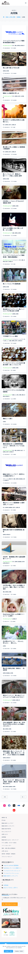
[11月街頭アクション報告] (14, 327)
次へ (23, 796)
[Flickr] (19, 805)
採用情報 (4, 837)
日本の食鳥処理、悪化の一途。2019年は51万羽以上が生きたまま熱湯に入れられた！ (14, 724)
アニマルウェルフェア (7, 45)
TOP (4, 478)
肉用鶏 (21, 45)
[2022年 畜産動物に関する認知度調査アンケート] (14, 548)
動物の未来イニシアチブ (7, 823)
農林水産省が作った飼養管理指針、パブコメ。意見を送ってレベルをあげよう (13, 445)
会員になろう (5, 834)
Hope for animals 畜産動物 (11, 865)
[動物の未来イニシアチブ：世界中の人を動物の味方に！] (14, 465)
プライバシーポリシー (7, 856)
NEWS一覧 (4, 817)
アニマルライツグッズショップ (12, 870)
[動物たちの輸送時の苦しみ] (14, 84)
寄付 (4, 820)
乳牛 (13, 45)
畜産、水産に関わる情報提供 (8, 848)
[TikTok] (23, 805)
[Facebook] (9, 805)
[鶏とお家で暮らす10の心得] (14, 59)
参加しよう (6, 340)
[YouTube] (14, 810)
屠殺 (16, 45)
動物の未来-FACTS (6, 828)
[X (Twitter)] (14, 805)
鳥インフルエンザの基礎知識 (11, 284)
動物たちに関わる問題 (16, 394)
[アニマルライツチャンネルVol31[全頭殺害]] (14, 381)
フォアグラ (21, 339)
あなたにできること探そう (11, 887)
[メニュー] (25, 3)
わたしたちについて (6, 831)
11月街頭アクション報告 (10, 336)
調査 (7, 563)
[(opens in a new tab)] (14, 138)
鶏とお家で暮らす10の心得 (11, 68)
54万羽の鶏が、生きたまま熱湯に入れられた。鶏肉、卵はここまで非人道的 (14, 587)
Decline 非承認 (19, 951)
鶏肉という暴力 (7, 418)
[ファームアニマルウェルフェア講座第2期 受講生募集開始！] (14, 246)
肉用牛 (19, 96)
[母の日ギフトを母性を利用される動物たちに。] (14, 111)
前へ (5, 796)
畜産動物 (21, 478)
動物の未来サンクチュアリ (8, 826)
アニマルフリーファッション (11, 873)
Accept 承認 (8, 951)
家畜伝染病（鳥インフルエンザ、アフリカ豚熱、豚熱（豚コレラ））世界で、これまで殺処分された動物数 (13, 752)
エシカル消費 (8, 478)
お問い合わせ (5, 851)
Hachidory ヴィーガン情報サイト (13, 868)
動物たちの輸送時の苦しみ (11, 93)
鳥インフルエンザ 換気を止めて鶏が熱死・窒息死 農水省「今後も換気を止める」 (13, 781)
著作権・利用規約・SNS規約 (8, 853)
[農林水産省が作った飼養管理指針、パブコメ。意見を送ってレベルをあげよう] (14, 435)
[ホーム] (3, 17)
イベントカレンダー (6, 845)
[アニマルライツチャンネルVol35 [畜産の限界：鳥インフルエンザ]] (14, 354)
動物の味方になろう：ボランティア (10, 839)
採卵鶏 (18, 45)
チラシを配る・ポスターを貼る (9, 842)
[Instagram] (4, 805)
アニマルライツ (15, 260)
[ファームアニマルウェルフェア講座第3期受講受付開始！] (14, 32)
